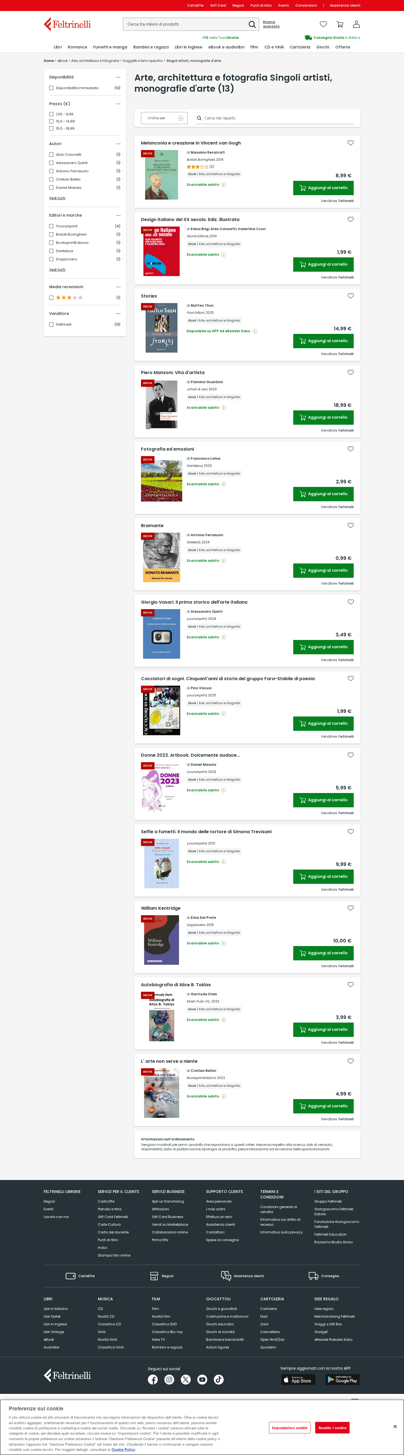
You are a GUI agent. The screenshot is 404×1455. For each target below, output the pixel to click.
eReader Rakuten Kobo (333, 1339)
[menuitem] (57, 47)
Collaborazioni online (170, 1232)
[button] (252, 24)
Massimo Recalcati (208, 152)
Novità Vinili (107, 1339)
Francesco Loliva (205, 458)
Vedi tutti (57, 198)
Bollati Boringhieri (71, 234)
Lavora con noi (56, 1216)
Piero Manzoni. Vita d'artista (172, 373)
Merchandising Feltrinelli (334, 1316)
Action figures (217, 1347)
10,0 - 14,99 (65, 121)
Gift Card (218, 5)
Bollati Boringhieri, (201, 159)
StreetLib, (194, 542)
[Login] (356, 24)
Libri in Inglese (55, 1324)
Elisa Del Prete (203, 917)
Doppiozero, (196, 924)
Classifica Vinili (111, 1347)
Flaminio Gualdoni (207, 382)
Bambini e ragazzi (167, 1347)
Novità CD (106, 1316)
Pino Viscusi (201, 688)
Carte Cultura (109, 1224)
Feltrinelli (63, 324)
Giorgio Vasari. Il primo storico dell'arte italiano (194, 602)
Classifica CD (109, 1324)
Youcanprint (67, 226)
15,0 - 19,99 (65, 128)
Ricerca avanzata (271, 24)
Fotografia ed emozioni (167, 449)
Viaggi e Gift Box (328, 1324)
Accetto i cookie (332, 1427)
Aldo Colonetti (68, 154)
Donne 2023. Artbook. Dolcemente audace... (190, 755)
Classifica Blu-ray (167, 1331)
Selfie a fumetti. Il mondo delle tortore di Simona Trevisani (206, 832)
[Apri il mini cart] (340, 24)
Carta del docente (113, 1232)
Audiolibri (51, 1347)
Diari (264, 1316)
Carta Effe (106, 1201)
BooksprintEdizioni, (201, 1077)
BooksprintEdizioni (72, 243)
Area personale (218, 1201)
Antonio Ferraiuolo (72, 171)
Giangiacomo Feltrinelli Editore (333, 1211)
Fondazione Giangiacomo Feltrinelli (336, 1224)
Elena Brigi (200, 229)
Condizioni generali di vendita (278, 1209)
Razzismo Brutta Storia (333, 1242)
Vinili (102, 1331)
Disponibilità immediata (77, 88)
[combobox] (191, 24)
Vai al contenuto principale (67, 5)
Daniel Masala (68, 188)
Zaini (264, 1324)
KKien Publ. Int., (199, 1001)
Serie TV (158, 1339)
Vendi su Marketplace (170, 1224)
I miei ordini (215, 1209)
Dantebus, (195, 465)
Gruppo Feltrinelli (328, 1201)
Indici (102, 1247)
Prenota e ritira (109, 1209)
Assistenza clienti (345, 5)
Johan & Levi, (197, 389)
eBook (49, 1339)
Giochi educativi (220, 1324)
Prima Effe (160, 1240)
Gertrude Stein (204, 994)
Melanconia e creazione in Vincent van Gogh (191, 143)
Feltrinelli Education (330, 1234)
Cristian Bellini (68, 179)
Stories (149, 296)
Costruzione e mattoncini (227, 1316)
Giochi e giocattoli (221, 1308)
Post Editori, (196, 312)
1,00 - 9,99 (64, 114)
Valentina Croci (251, 229)
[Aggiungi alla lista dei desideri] (350, 142)
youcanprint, (197, 618)
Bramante (152, 526)
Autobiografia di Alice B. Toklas (176, 985)
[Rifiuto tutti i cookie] (395, 1427)
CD (100, 1308)
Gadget (321, 1331)
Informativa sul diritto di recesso (280, 1222)
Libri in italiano (56, 1308)
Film (155, 1308)
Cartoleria (268, 1308)
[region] (202, 1427)
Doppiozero (67, 259)
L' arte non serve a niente (169, 1061)
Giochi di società (220, 1331)
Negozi (238, 5)
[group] (281, 37)
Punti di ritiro (261, 5)
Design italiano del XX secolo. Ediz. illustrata (190, 220)
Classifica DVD (164, 1324)
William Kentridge (161, 908)
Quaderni (268, 1347)
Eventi (283, 5)
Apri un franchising (168, 1201)
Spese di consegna (222, 1240)
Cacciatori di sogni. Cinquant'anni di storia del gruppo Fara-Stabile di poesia (228, 679)
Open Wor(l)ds (272, 1339)
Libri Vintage (54, 1331)
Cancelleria (270, 1331)
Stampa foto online (114, 1255)
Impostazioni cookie (289, 1427)
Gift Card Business (167, 1216)
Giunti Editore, (198, 236)
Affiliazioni (160, 1209)
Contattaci (215, 1232)
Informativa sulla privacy (281, 1232)
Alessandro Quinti (72, 163)
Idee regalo (323, 1308)
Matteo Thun (202, 305)
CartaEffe (195, 5)
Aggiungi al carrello (327, 187)
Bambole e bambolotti (225, 1339)
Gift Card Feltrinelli (113, 1216)
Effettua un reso (219, 1216)
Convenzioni (306, 5)
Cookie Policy (123, 1449)
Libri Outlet (52, 1316)
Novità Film (161, 1316)
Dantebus (64, 251)
